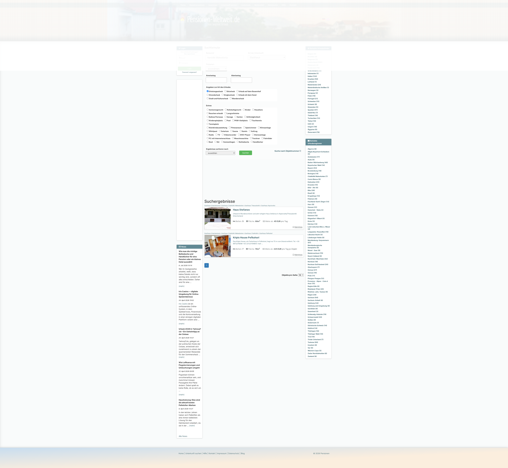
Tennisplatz (213, 124)
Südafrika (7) (313, 113)
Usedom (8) (312, 345)
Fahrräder (267, 138)
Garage (229, 117)
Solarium (225, 131)
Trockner (256, 138)
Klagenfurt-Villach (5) (316, 218)
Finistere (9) (312, 199)
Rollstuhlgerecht (234, 110)
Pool (228, 120)
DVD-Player (245, 135)
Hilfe (205, 453)
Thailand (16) (313, 115)
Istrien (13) (312, 213)
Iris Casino (183, 304)
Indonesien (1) (313, 73)
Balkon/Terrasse (215, 117)
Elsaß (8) (311, 193)
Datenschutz (233, 453)
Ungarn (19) (312, 127)
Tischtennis (256, 120)
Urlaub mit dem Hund (247, 95)
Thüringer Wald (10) (315, 334)
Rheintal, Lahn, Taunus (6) (318, 292)
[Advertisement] (190, 120)
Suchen (245, 153)
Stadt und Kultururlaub (218, 98)
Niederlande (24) (314, 85)
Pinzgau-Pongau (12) (316, 278)
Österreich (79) (314, 132)
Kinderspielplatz (215, 120)
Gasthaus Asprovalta (268, 205)
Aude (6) (311, 160)
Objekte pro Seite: (290, 275)
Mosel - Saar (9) (314, 250)
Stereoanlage (260, 135)
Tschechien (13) (314, 118)
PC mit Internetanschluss (219, 138)
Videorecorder (230, 135)
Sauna (235, 131)
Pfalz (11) (311, 276)
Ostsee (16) (312, 273)
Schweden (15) (313, 101)
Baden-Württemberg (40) (318, 162)
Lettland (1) (312, 82)
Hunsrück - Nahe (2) (315, 210)
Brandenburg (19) (314, 171)
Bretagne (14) (313, 174)
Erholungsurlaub (215, 91)
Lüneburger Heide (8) (316, 238)
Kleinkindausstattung (217, 128)
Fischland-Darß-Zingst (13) (318, 202)
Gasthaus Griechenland (212, 205)
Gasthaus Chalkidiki (251, 233)
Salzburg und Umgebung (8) (319, 306)
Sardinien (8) (313, 309)
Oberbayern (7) (314, 267)
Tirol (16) (311, 337)
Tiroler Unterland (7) (315, 339)
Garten (239, 117)
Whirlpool (212, 131)
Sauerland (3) (313, 311)
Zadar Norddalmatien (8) (317, 353)
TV (218, 135)
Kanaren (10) (313, 216)
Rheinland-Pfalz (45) (316, 289)
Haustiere (258, 110)
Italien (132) (312, 76)
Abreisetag (236, 75)
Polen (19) (312, 96)
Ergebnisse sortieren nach (217, 149)
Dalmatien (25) (313, 182)
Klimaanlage (265, 128)
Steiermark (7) (313, 323)
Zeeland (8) (312, 356)
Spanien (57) (313, 110)
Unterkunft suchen (193, 453)
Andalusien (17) (314, 157)
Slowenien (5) (313, 107)
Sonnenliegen (229, 142)
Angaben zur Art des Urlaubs (218, 87)
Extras (209, 105)
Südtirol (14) (312, 328)
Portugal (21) (313, 99)
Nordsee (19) (313, 262)
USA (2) (311, 124)
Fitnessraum (236, 128)
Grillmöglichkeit (253, 117)
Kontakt (212, 453)
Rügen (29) (312, 295)
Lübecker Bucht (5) (315, 235)
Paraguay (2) (313, 93)
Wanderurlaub (238, 98)
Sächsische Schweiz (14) (317, 325)
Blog (243, 453)
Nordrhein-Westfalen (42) (318, 259)
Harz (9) (311, 204)
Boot (210, 142)
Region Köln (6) (313, 286)
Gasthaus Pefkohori (266, 233)
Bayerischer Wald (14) (316, 165)
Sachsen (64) (313, 297)
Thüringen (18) (313, 331)
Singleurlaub (229, 95)
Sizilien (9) (312, 320)
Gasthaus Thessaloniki (252, 205)
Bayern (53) (312, 168)
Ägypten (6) (312, 129)
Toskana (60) (313, 342)
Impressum (221, 453)
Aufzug (254, 131)
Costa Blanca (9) (314, 179)
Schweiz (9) (312, 104)
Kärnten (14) (312, 224)
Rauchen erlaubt (215, 113)
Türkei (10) (312, 121)
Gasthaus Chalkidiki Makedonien (232, 205)
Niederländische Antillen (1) (318, 87)
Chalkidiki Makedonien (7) (318, 176)
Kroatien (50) (313, 79)
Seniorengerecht (215, 110)
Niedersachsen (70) (315, 253)
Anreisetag (211, 75)
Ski (217, 142)
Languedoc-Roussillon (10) (318, 232)
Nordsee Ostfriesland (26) (318, 264)
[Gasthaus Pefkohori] (218, 246)
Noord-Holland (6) (315, 256)
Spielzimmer (250, 128)
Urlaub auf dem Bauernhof (249, 91)
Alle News (183, 436)
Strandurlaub (214, 95)
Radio (211, 135)
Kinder (248, 110)
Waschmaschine (241, 138)
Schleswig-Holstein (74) (317, 314)
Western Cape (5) (314, 351)
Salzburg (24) (313, 303)
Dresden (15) (313, 185)
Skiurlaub (230, 91)
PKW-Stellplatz (241, 120)
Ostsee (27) (312, 270)
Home (181, 453)
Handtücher (258, 142)
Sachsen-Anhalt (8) (315, 300)
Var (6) (310, 348)
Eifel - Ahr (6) (313, 188)
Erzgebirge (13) (314, 196)
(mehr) (181, 286)
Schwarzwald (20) (315, 317)
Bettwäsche (244, 142)
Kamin (244, 131)
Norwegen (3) (313, 90)
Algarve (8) (312, 149)
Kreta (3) (311, 221)
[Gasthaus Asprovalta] (218, 218)
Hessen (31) (312, 207)
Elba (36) (311, 190)
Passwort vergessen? (189, 72)
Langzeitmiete (232, 113)
